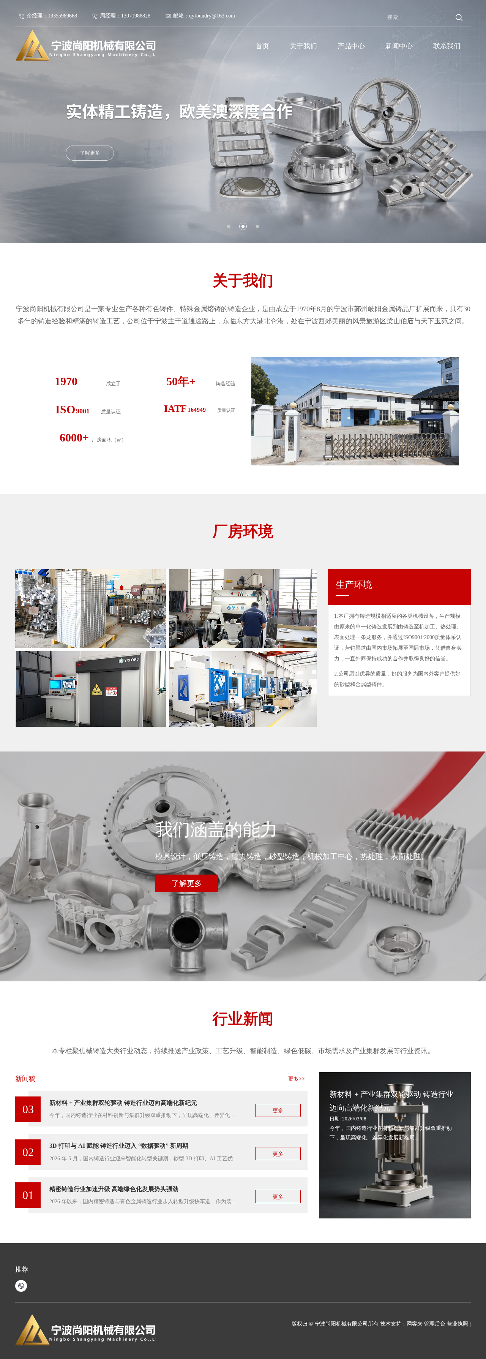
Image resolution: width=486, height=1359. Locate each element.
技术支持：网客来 (402, 1324)
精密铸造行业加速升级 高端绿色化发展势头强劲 (113, 1189)
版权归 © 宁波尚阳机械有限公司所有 (335, 1324)
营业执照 (458, 1324)
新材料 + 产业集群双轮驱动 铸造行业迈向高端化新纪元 (123, 1103)
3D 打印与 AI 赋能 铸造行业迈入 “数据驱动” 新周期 (118, 1145)
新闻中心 (399, 46)
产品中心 (351, 46)
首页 (262, 46)
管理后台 (434, 1324)
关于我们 (303, 46)
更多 (278, 1111)
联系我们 (447, 46)
